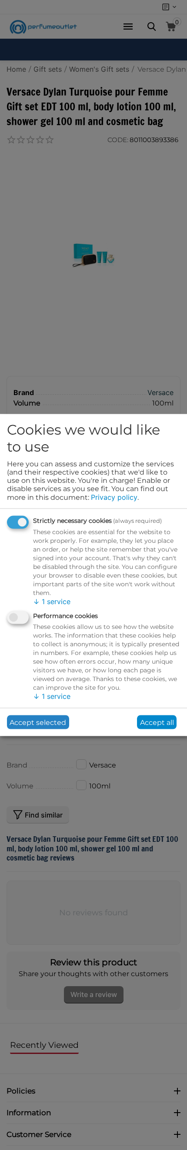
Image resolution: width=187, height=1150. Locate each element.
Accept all (157, 722)
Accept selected (38, 722)
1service (51, 601)
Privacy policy (114, 497)
